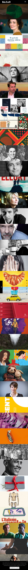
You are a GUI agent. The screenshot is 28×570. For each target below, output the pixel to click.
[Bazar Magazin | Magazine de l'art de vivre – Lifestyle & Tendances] (6, 2)
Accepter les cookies (14, 567)
